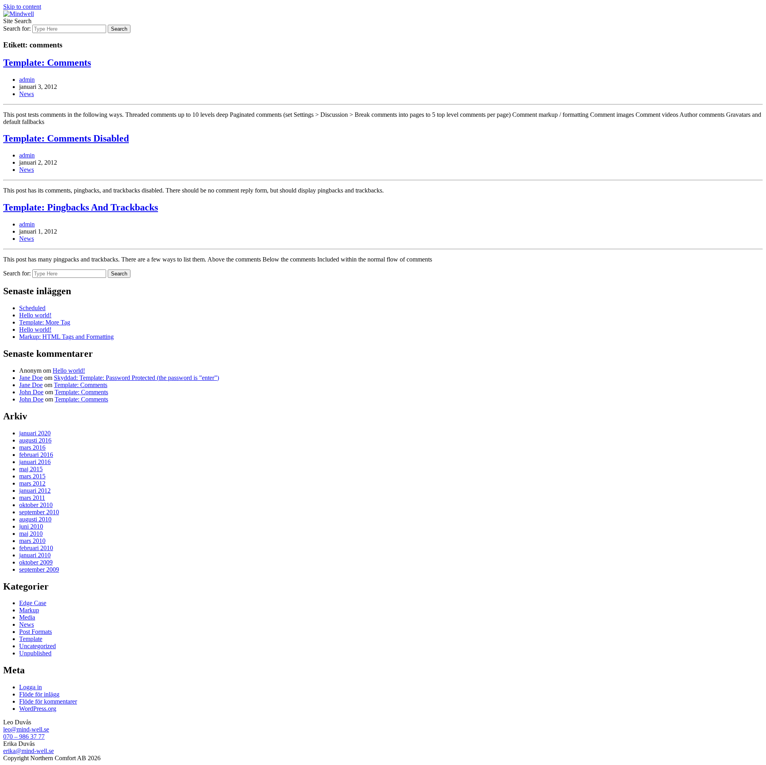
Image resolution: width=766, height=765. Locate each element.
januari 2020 (35, 433)
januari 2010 (35, 555)
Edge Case (32, 603)
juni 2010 (31, 526)
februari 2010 (36, 548)
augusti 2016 (35, 440)
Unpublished (35, 653)
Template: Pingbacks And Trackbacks (80, 207)
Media (27, 617)
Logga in (30, 687)
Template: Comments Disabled (66, 138)
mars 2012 (32, 483)
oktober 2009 (36, 562)
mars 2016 (32, 447)
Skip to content (22, 6)
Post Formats (35, 631)
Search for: (17, 28)
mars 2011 (32, 497)
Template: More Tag (44, 322)
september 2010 (39, 512)
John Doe (31, 392)
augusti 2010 (35, 519)
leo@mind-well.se (26, 729)
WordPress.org (37, 708)
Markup (29, 610)
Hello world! (35, 315)
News (26, 93)
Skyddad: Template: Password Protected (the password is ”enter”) (136, 377)
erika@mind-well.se (28, 750)
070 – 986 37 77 (24, 736)
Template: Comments (47, 62)
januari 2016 (35, 461)
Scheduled (32, 308)
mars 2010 (32, 540)
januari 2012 (35, 490)
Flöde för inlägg (39, 694)
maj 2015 (31, 469)
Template (30, 638)
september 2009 (39, 569)
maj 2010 (31, 533)
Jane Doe (31, 377)
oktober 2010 (36, 504)
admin (27, 79)
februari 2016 (36, 454)
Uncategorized (37, 646)
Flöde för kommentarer (48, 701)
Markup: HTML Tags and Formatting (66, 336)
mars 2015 (32, 476)
